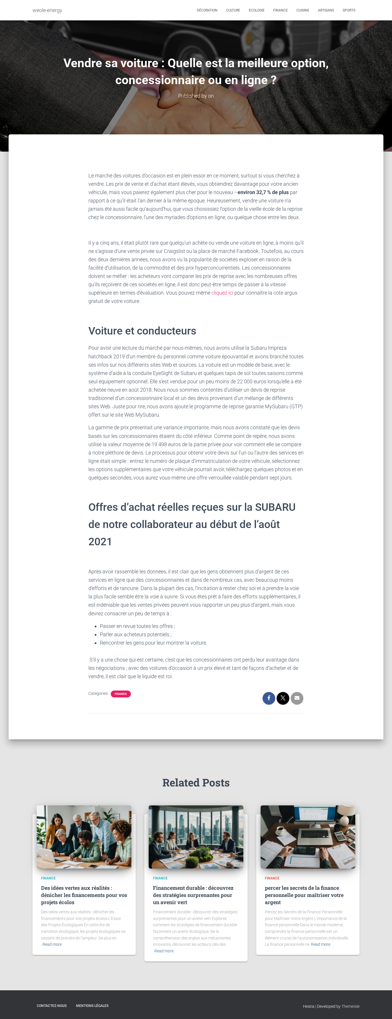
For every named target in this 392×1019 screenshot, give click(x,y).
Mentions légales (92, 1006)
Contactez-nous (52, 1006)
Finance (280, 10)
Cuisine (302, 10)
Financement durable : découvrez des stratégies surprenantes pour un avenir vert (193, 895)
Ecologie (257, 10)
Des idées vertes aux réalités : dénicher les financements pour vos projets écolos (84, 895)
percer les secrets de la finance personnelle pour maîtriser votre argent (304, 895)
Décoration (207, 10)
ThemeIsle (350, 1006)
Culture (233, 10)
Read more (52, 944)
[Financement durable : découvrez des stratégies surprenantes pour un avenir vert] (196, 836)
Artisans (326, 10)
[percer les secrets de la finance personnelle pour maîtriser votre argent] (308, 836)
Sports (349, 10)
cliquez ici (222, 293)
